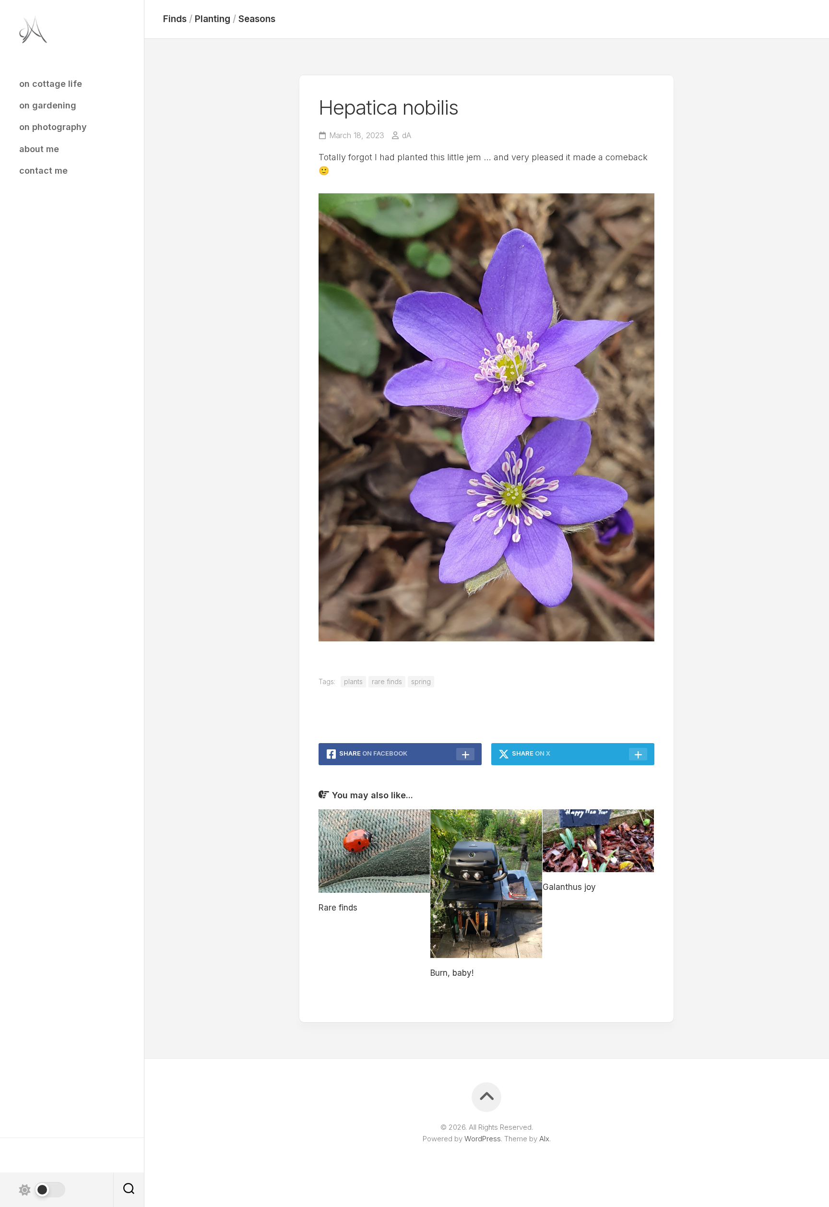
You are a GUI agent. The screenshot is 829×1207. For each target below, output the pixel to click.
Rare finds (338, 907)
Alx (544, 1138)
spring (421, 681)
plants (353, 681)
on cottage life (50, 84)
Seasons (256, 18)
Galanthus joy (569, 887)
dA (406, 135)
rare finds (387, 681)
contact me (43, 171)
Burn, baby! (452, 973)
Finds (175, 18)
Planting (212, 18)
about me (39, 149)
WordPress (482, 1138)
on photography (53, 127)
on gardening (47, 105)
